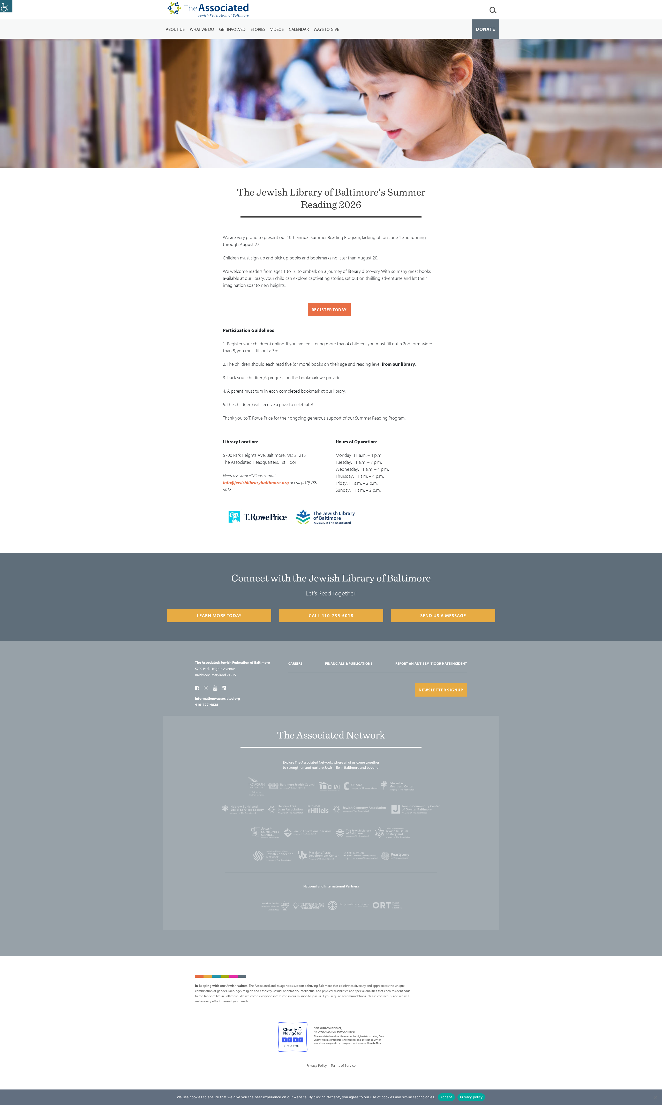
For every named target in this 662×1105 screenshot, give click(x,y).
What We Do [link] (202, 29)
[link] (6, 6)
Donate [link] (485, 29)
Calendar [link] (299, 29)
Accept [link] (446, 1097)
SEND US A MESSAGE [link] (443, 615)
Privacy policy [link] (471, 1097)
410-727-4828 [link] (206, 704)
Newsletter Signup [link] (441, 689)
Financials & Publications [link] (349, 663)
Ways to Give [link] (326, 29)
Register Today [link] (329, 309)
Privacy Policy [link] (316, 1065)
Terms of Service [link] (343, 1065)
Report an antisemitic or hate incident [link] (431, 663)
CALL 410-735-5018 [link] (331, 615)
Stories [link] (258, 29)
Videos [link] (277, 29)
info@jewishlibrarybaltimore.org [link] (256, 483)
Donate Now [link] (374, 1043)
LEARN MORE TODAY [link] (219, 615)
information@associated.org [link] (217, 698)
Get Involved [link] (232, 29)
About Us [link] (175, 29)
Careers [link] (295, 663)
